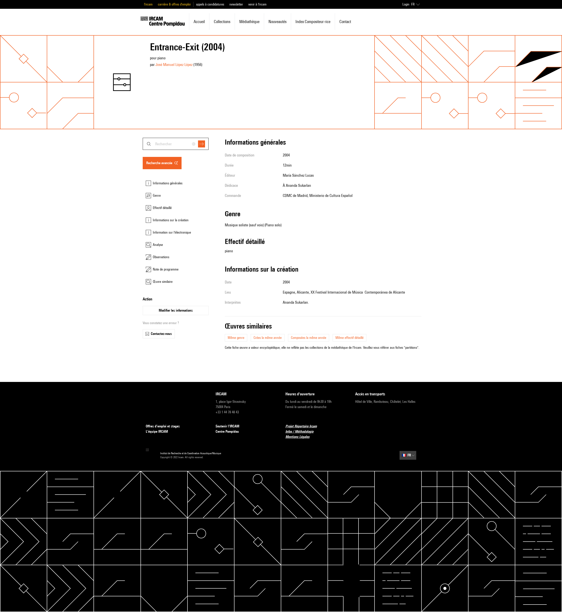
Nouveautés (277, 21)
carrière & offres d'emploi (174, 4)
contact (345, 21)
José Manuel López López (174, 64)
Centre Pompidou (227, 431)
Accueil (199, 21)
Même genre (236, 338)
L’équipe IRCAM (157, 431)
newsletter (236, 4)
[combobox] (176, 144)
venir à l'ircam (257, 4)
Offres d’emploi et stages (163, 426)
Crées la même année (268, 338)
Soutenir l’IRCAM (227, 426)
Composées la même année (308, 338)
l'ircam (148, 4)
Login (405, 4)
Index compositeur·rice (312, 21)
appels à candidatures (210, 4)
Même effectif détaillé (349, 338)
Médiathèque (249, 21)
